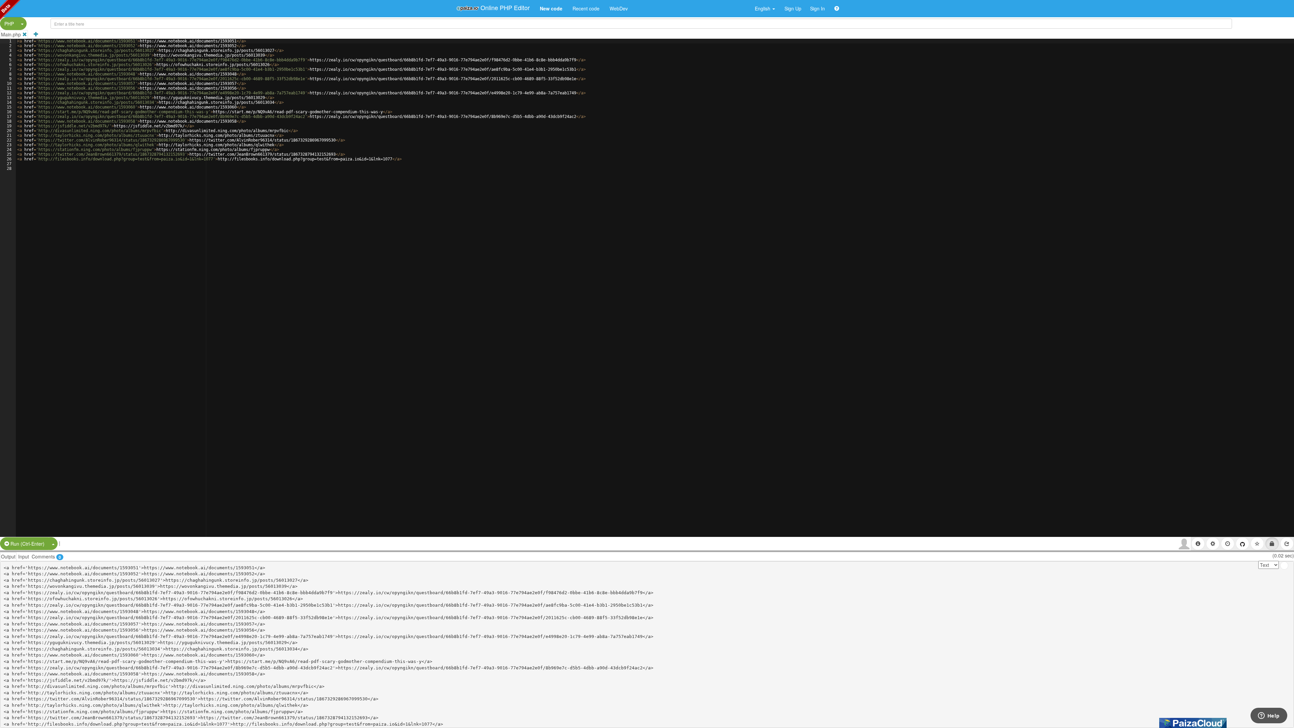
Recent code (586, 8)
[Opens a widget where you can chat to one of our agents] (1268, 716)
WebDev (619, 8)
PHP (9, 23)
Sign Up (792, 8)
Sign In (817, 8)
